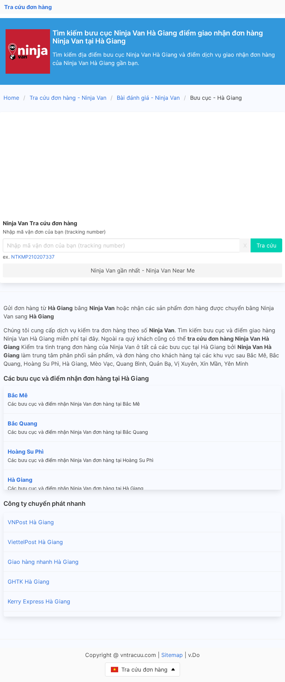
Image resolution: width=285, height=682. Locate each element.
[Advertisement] (142, 167)
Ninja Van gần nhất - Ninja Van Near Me (143, 270)
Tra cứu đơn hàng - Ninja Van (68, 97)
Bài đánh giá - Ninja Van (148, 97)
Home (11, 97)
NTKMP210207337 (33, 257)
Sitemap (172, 654)
